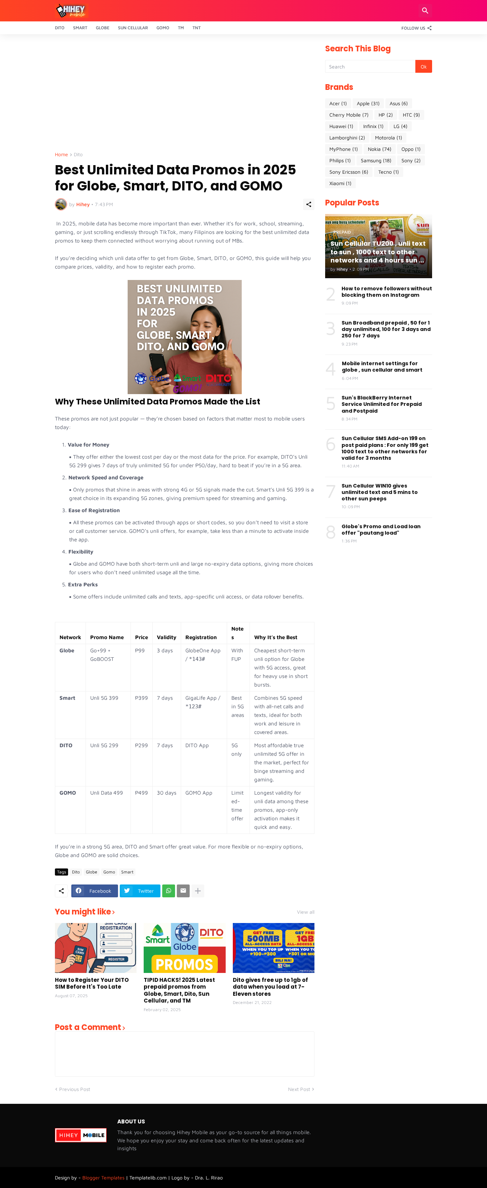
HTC (411, 115)
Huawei (341, 126)
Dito (60, 27)
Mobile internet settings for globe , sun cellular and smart (382, 366)
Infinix (373, 126)
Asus (399, 103)
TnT (197, 27)
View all (305, 911)
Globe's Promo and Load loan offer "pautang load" (381, 529)
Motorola (388, 137)
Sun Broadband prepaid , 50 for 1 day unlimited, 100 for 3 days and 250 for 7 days (386, 329)
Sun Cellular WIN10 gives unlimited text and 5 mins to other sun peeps (380, 492)
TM (181, 27)
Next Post (299, 1089)
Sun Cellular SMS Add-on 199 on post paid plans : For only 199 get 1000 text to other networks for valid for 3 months (385, 448)
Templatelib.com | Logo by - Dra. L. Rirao (176, 1177)
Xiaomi (340, 183)
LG (400, 126)
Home (61, 154)
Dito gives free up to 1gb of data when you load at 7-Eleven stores (270, 987)
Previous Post (74, 1089)
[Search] (425, 10)
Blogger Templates (103, 1177)
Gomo (163, 27)
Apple (368, 103)
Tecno (388, 172)
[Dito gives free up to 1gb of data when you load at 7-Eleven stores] (273, 948)
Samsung (376, 160)
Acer (338, 103)
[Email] (183, 890)
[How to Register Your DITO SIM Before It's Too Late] (96, 948)
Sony (411, 160)
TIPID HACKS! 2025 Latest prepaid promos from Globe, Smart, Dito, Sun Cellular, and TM (179, 990)
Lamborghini (347, 137)
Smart (80, 27)
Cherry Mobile (349, 115)
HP (386, 115)
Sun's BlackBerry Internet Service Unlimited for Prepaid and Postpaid (382, 404)
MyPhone (343, 149)
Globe (102, 27)
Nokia (379, 149)
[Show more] (197, 890)
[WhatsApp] (168, 890)
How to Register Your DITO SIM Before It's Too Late (92, 983)
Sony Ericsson (348, 172)
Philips (340, 160)
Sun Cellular (133, 27)
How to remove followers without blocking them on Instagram (387, 291)
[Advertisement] (184, 95)
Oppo (411, 149)
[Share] (308, 204)
